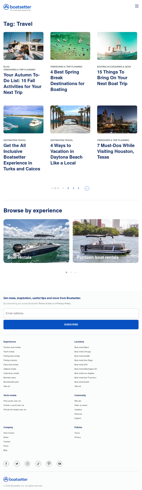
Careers (6, 441)
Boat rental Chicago (82, 351)
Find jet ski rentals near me (14, 409)
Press (5, 445)
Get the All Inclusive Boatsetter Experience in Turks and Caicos (21, 157)
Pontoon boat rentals (12, 347)
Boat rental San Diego (83, 360)
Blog (6, 66)
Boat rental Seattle (82, 355)
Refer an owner (80, 405)
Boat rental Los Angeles (84, 373)
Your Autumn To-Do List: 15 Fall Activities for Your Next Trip (22, 83)
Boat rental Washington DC (85, 368)
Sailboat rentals (9, 368)
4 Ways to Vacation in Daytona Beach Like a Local (66, 154)
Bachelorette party (11, 381)
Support (77, 418)
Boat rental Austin (81, 381)
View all (6, 386)
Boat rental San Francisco (85, 377)
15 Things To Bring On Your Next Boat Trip (112, 77)
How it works (8, 432)
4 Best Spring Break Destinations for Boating (67, 80)
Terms (77, 432)
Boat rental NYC (81, 364)
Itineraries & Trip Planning (19, 69)
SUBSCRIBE (71, 324)
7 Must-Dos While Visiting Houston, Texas (116, 151)
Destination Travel (14, 140)
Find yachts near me (12, 400)
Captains (78, 409)
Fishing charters (10, 360)
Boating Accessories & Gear (114, 66)
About (5, 437)
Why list (77, 400)
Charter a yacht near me (13, 405)
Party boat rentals (10, 364)
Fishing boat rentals (11, 355)
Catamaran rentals (11, 373)
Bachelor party (9, 377)
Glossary (78, 413)
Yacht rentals (8, 351)
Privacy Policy (63, 303)
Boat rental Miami (81, 347)
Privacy (77, 437)
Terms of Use (45, 303)
